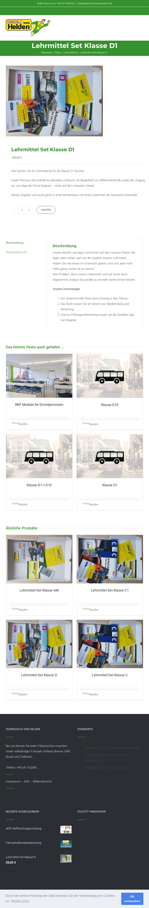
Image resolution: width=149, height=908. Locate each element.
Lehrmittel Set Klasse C (110, 675)
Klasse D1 (110, 485)
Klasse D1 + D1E (39, 485)
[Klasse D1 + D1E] (39, 456)
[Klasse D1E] (110, 376)
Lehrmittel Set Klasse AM (39, 590)
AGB (26, 781)
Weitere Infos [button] (20, 901)
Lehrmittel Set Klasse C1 (110, 590)
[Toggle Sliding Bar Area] (145, 3)
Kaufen (46, 209)
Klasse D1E (110, 405)
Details (15, 423)
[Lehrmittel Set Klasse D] (39, 644)
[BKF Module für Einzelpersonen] (39, 376)
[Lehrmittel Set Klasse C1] (110, 559)
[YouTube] (12, 795)
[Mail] (17, 795)
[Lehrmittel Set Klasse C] (110, 644)
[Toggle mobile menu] (141, 23)
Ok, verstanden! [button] (132, 899)
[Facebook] (7, 795)
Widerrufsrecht (42, 781)
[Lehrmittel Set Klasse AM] (39, 559)
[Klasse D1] (110, 456)
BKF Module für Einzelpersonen (39, 405)
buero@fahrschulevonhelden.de (94, 3)
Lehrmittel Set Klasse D (39, 675)
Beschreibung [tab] (14, 243)
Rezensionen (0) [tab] (16, 252)
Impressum (13, 781)
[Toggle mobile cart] (134, 23)
